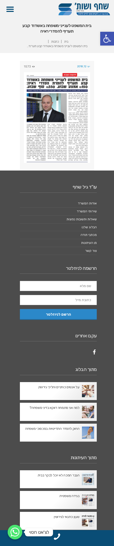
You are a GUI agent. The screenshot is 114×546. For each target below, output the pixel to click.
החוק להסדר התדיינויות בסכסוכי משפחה (52, 429)
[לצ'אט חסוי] (15, 532)
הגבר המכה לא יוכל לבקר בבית (59, 475)
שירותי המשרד (87, 211)
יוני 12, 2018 (83, 66)
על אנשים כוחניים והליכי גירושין (59, 387)
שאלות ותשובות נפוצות (82, 219)
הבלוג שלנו (89, 227)
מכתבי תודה (89, 235)
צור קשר (91, 251)
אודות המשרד (87, 203)
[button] (107, 39)
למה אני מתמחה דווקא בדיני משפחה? (54, 408)
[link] (57, 539)
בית (66, 41)
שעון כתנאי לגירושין (66, 517)
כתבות (55, 41)
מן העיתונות (89, 243)
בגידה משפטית (69, 496)
